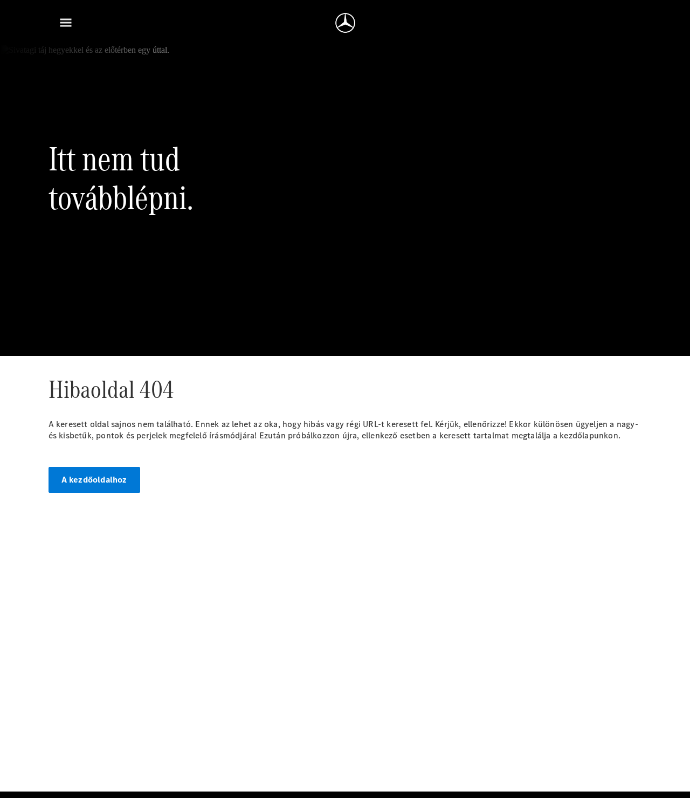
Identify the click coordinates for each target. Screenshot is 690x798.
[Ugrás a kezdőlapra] (345, 22)
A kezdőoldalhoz (94, 479)
